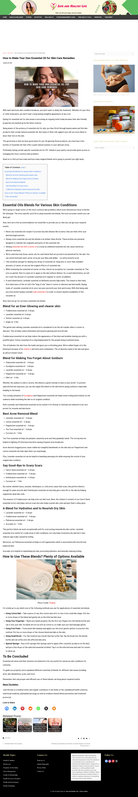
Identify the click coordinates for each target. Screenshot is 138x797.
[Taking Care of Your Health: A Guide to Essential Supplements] (114, 120)
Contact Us (40, 771)
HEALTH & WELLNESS (16, 17)
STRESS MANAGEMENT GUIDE (65, 17)
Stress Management (9, 771)
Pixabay (52, 603)
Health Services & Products (11, 778)
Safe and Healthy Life (72, 791)
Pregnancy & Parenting (10, 767)
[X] (46, 708)
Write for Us (41, 760)
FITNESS (28, 17)
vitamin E (27, 349)
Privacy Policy (41, 767)
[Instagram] (109, 761)
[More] (54, 708)
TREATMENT (109, 17)
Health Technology (9, 786)
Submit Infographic (43, 764)
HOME (5, 17)
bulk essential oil (40, 292)
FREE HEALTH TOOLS (84, 17)
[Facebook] (7, 708)
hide (23, 167)
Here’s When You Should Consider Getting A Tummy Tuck (111, 95)
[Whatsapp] (38, 708)
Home (4, 53)
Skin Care (10, 53)
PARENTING (98, 17)
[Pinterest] (22, 708)
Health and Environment (10, 782)
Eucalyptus (28, 395)
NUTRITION (38, 17)
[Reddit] (30, 708)
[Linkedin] (14, 708)
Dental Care (7, 764)
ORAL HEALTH (49, 17)
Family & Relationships (10, 775)
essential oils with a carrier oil (24, 247)
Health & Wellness (9, 760)
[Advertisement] (69, 37)
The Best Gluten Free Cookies (13, 744)
